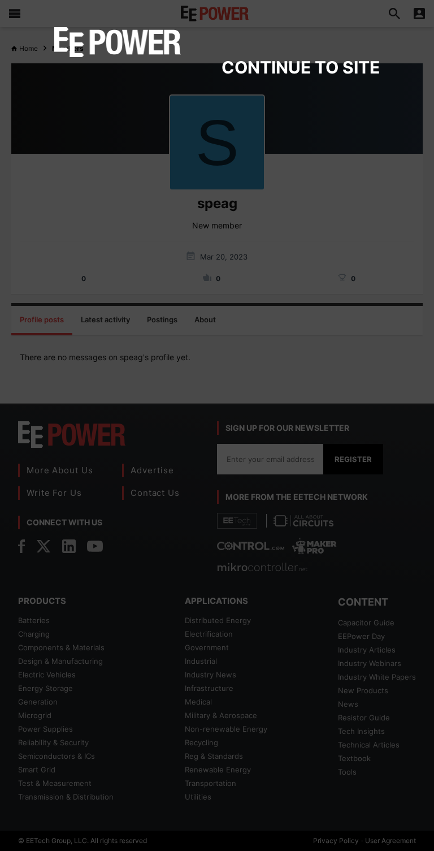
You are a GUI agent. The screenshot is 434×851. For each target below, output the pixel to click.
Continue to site (301, 67)
